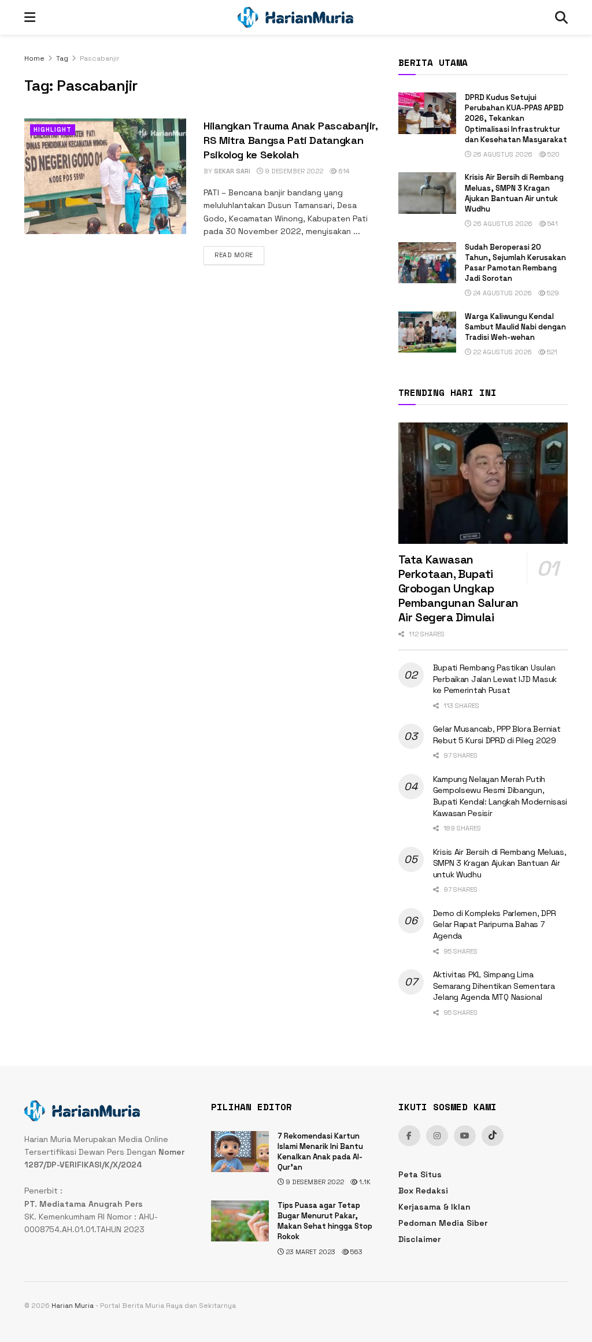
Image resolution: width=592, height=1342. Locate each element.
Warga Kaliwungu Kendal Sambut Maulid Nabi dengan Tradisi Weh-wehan (515, 327)
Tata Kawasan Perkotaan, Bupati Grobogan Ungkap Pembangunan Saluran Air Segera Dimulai (458, 588)
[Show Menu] (29, 17)
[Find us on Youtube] (465, 1135)
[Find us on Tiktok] (493, 1135)
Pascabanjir (100, 58)
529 (552, 293)
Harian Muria (72, 1305)
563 (355, 1252)
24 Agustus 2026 (501, 293)
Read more (239, 254)
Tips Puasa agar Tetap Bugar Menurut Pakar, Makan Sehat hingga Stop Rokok (325, 1221)
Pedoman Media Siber (442, 1223)
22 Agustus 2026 (501, 352)
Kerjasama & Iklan (434, 1207)
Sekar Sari (232, 171)
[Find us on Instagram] (437, 1135)
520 (553, 154)
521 (551, 352)
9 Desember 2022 (293, 171)
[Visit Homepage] (295, 17)
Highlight (53, 129)
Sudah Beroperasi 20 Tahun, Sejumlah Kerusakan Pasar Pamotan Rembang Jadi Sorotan (515, 263)
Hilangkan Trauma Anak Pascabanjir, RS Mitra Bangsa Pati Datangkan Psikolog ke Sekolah (291, 140)
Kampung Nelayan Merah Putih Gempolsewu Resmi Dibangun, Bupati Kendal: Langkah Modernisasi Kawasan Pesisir (500, 796)
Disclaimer (419, 1239)
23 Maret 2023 (309, 1252)
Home (34, 58)
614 (343, 171)
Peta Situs (420, 1174)
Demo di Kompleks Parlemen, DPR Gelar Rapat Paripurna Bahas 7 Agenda (494, 924)
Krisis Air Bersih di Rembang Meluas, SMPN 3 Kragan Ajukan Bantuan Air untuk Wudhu (514, 193)
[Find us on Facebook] (409, 1135)
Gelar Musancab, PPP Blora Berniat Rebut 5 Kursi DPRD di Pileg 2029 (497, 735)
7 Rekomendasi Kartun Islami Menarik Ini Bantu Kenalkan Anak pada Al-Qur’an (320, 1152)
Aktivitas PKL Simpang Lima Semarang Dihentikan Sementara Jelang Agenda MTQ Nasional (494, 985)
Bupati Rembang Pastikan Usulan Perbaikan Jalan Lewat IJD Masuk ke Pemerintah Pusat (495, 678)
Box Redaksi (423, 1190)
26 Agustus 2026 (501, 154)
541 (552, 224)
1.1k (364, 1182)
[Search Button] (561, 17)
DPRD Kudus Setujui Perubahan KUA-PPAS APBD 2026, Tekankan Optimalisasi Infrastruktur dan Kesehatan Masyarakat (516, 118)
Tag (62, 58)
